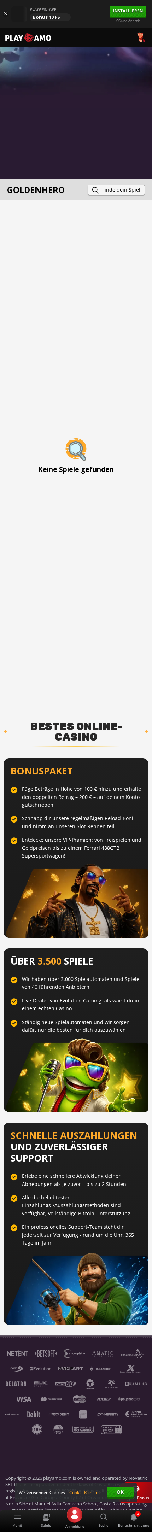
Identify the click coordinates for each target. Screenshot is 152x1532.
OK (120, 1492)
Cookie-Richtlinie (85, 1493)
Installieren (128, 11)
